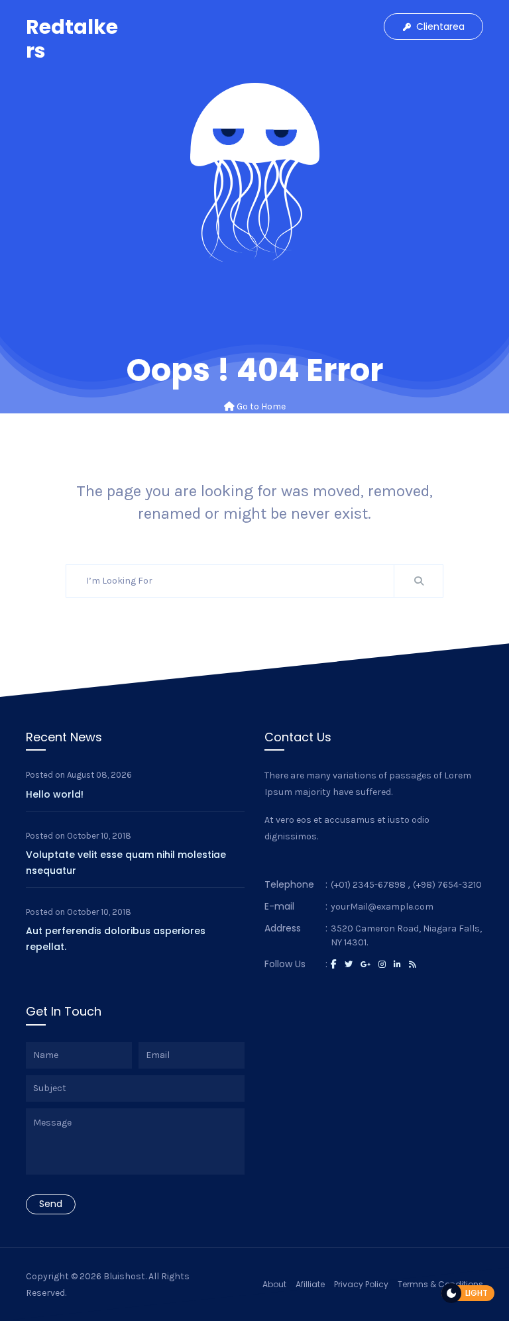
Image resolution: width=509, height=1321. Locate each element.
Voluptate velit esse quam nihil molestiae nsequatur (126, 862)
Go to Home (260, 406)
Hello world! (55, 794)
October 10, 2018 (99, 836)
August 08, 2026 (99, 775)
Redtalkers (72, 39)
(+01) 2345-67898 (368, 884)
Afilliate (310, 1284)
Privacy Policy (361, 1284)
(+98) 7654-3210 (447, 884)
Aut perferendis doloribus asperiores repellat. (115, 938)
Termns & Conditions (440, 1284)
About (274, 1284)
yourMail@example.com (382, 906)
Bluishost (124, 1276)
